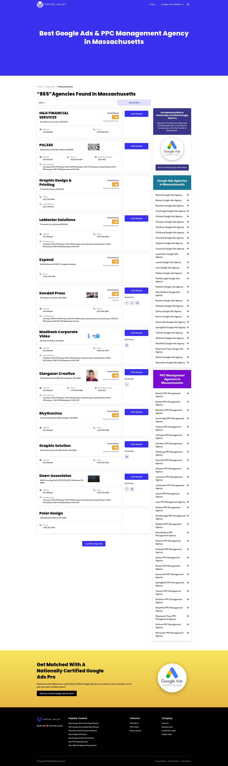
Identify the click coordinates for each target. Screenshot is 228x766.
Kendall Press (52, 293)
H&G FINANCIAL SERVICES (54, 115)
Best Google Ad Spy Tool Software (81, 738)
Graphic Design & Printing (55, 182)
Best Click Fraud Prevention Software (83, 731)
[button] (188, 4)
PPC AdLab (134, 723)
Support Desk (167, 734)
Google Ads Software (171, 4)
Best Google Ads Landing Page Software (84, 727)
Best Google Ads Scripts (78, 734)
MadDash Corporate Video (58, 334)
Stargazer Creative (57, 373)
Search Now (134, 102)
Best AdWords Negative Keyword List (83, 745)
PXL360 (46, 145)
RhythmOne (50, 413)
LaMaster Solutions (57, 219)
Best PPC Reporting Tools (78, 742)
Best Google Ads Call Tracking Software (84, 723)
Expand (46, 259)
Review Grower (135, 731)
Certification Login (169, 731)
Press (152, 4)
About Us (165, 723)
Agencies (50, 86)
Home (40, 86)
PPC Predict (134, 727)
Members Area (167, 727)
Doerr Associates (55, 475)
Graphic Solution (55, 445)
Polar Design (51, 513)
